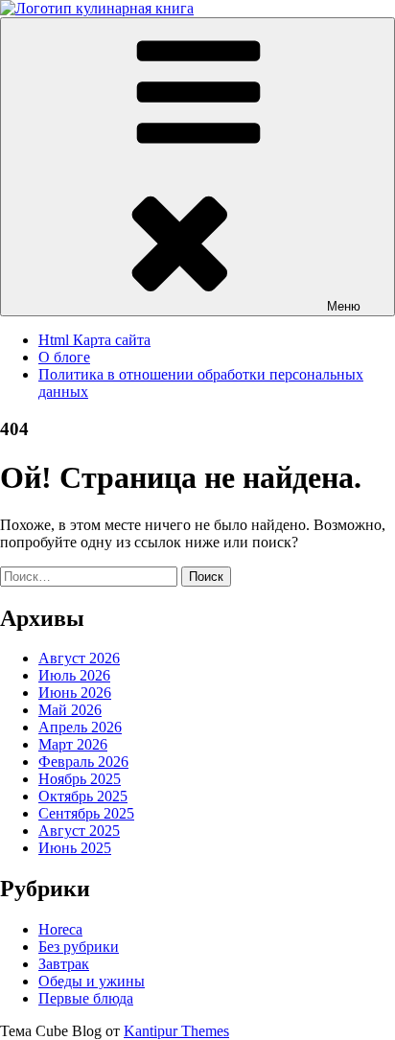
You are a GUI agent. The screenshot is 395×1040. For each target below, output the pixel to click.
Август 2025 (79, 830)
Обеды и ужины (91, 981)
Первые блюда (85, 998)
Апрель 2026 (80, 727)
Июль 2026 (74, 675)
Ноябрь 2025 (79, 779)
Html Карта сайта (94, 340)
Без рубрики (78, 946)
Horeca (60, 929)
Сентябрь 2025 (86, 813)
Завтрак (63, 964)
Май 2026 (70, 710)
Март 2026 (72, 744)
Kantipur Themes (176, 1031)
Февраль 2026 (83, 761)
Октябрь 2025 (83, 796)
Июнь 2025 (74, 848)
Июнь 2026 (74, 692)
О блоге (64, 357)
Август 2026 (79, 658)
